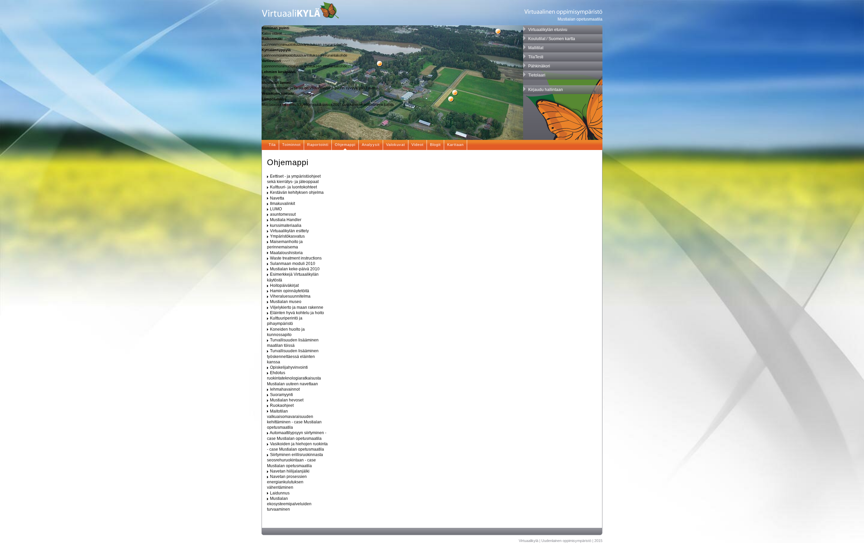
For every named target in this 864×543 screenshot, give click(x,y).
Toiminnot (291, 145)
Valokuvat (395, 145)
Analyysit (371, 145)
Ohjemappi (345, 145)
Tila (272, 145)
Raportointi (317, 145)
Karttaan (455, 145)
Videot (417, 145)
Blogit (435, 145)
